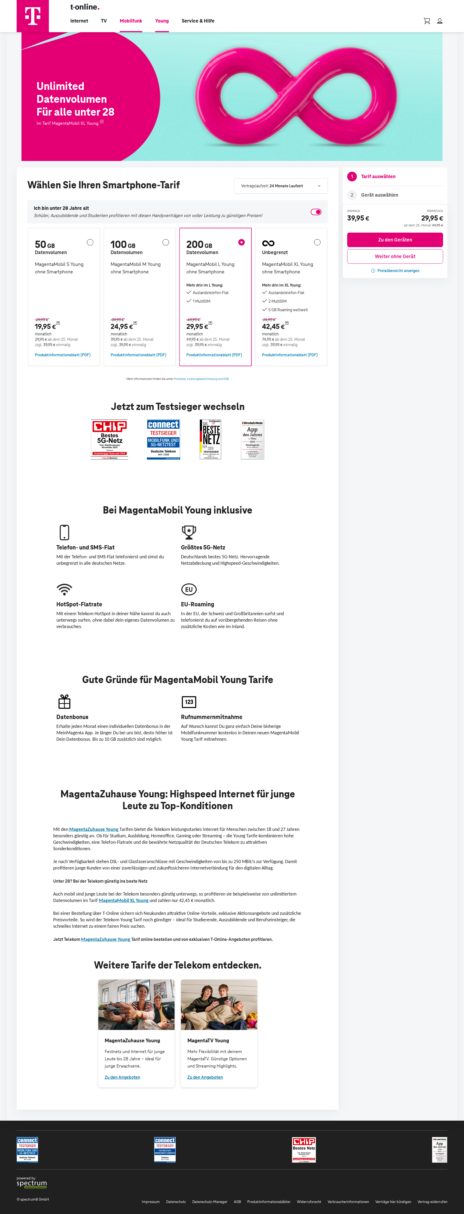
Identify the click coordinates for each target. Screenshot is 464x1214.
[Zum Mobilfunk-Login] (439, 21)
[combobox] (280, 186)
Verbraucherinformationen (348, 1202)
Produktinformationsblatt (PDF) (62, 355)
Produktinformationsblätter (269, 1202)
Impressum (151, 1202)
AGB (237, 1202)
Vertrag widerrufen (432, 1202)
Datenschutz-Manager (209, 1202)
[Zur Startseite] (33, 16)
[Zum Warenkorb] (427, 21)
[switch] (316, 212)
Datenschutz (176, 1202)
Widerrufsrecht (309, 1202)
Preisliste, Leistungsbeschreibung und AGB (201, 379)
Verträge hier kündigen (393, 1202)
